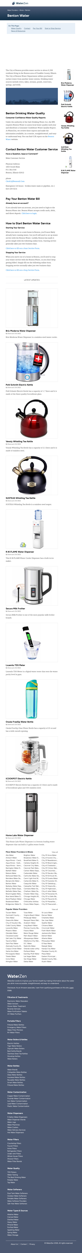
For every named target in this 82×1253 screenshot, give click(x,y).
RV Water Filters (13, 1032)
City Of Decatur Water (50, 873)
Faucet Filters (12, 1146)
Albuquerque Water (31, 938)
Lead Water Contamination (17, 1104)
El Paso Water (47, 943)
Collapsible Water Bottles (17, 1072)
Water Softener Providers (16, 1201)
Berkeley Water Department (16, 886)
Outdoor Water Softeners (16, 1196)
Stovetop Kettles (13, 1056)
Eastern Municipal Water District (54, 956)
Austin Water (46, 961)
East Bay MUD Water (31, 954)
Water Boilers (12, 1059)
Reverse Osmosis (13, 1009)
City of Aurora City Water (51, 858)
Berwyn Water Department (16, 889)
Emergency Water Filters (16, 1027)
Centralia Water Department (34, 889)
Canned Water (12, 1217)
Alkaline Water (12, 1214)
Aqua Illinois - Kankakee (15, 863)
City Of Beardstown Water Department (56, 860)
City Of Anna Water (49, 855)
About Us (14, 1244)
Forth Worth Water (49, 931)
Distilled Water (12, 1220)
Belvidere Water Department (17, 878)
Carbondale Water (30, 873)
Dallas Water (28, 961)
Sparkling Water (13, 1230)
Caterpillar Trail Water (32, 886)
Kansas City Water (48, 949)
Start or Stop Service (53, 28)
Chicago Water (29, 899)
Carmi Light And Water (32, 878)
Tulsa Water (28, 913)
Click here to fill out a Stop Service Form (22, 270)
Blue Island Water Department (17, 896)
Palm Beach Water (31, 936)
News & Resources (18, 31)
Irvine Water (10, 959)
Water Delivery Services (16, 1130)
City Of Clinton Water (50, 868)
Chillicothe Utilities (31, 902)
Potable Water (12, 1180)
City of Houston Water (14, 923)
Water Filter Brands (14, 1161)
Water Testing (12, 1175)
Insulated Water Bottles (16, 1077)
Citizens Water (47, 925)
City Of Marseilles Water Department (56, 902)
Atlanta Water (47, 938)
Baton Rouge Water (31, 933)
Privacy (32, 1244)
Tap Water (11, 1182)
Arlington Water (12, 961)
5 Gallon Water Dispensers (17, 1117)
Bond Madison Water (13, 899)
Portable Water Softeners (16, 1198)
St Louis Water (47, 913)
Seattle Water (47, 923)
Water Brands (12, 1070)
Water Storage (12, 1235)
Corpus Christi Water (14, 949)
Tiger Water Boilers (14, 1046)
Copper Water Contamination (18, 1096)
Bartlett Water (11, 871)
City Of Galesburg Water (51, 883)
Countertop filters (14, 1143)
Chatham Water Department (34, 891)
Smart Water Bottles (15, 1082)
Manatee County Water (50, 951)
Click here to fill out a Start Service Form (22, 248)
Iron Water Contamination (17, 1101)
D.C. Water (28, 943)
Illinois (22, 10)
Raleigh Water (47, 946)
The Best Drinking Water (16, 1177)
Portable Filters (14, 1021)
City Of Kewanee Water (51, 894)
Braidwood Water (12, 902)
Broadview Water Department (35, 858)
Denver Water (47, 915)
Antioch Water (11, 858)
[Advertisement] (41, 50)
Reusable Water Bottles (16, 1080)
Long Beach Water (31, 925)
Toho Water (10, 918)
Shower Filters (12, 1159)
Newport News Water (32, 920)
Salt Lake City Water (13, 938)
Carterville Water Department (35, 881)
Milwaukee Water (48, 941)
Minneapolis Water (13, 954)
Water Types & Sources (17, 1210)
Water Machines (13, 1125)
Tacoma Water (11, 941)
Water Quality (16, 28)
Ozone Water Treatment (16, 1006)
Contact (27, 28)
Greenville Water (12, 920)
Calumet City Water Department (36, 865)
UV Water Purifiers (14, 1014)
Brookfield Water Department (35, 860)
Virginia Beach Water (32, 915)
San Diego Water (30, 959)
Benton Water (11, 883)
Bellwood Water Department (17, 876)
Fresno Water (29, 931)
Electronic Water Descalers (17, 1001)
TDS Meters (11, 1172)
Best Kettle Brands (14, 1051)
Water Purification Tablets (17, 1011)
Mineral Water (12, 1225)
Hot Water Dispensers (15, 1132)
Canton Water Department (34, 871)
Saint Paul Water (12, 943)
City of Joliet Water (49, 891)
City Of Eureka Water (50, 878)
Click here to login (29, 213)
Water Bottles (13, 1066)
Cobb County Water (13, 925)
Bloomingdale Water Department (18, 894)
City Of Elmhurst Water (50, 876)
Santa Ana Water (12, 951)
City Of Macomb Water (50, 899)
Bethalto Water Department (16, 891)
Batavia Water (11, 873)
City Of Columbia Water (51, 871)
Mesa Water (46, 954)
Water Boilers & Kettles (17, 1039)
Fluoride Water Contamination (18, 1098)
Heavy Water (12, 1222)
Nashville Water (30, 946)
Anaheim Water (30, 923)
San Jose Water (47, 920)
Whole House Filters (15, 1156)
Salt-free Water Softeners (17, 1204)
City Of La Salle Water (50, 896)
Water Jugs (11, 1122)
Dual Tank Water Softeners (17, 1193)
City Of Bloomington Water (52, 863)
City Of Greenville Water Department (56, 886)
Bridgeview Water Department (17, 904)
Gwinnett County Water (15, 915)
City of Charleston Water (51, 865)
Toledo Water (11, 956)
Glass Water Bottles (14, 1075)
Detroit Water (47, 936)
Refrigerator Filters (14, 1151)
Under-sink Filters (14, 1154)
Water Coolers (12, 1127)
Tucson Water (11, 913)
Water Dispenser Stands (16, 1120)
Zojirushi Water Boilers (15, 1048)
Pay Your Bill (37, 28)
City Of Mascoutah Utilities (52, 904)
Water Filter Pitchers (15, 1030)
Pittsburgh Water (30, 918)
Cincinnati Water (48, 928)
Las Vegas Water (30, 956)
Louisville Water (12, 928)
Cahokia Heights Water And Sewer (37, 863)
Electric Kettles (13, 1043)
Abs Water (10, 855)
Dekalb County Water (50, 959)
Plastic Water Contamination (18, 1106)
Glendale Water (12, 933)
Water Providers (12, 10)
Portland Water (29, 951)
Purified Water (12, 1227)
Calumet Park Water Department (36, 868)
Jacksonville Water (49, 933)
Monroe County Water (32, 928)
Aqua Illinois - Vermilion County (18, 865)
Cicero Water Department (33, 904)
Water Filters (13, 1139)
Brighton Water (29, 855)
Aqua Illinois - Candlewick (16, 860)
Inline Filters (12, 1148)
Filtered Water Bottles (15, 1025)
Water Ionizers (12, 1004)
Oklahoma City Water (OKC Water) (37, 941)
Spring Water (12, 1232)
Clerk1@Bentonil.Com (15, 181)
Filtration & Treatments (17, 997)
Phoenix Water (11, 931)
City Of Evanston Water (50, 881)
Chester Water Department (34, 894)
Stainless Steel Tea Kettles (17, 1054)
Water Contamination (16, 1092)
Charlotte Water (48, 918)
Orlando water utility (31, 949)
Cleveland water (12, 936)
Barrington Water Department (17, 868)
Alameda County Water (15, 946)
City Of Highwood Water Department (56, 889)
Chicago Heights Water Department (37, 896)
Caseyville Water (30, 883)
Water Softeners (14, 1189)
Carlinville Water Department (35, 876)
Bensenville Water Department (17, 881)
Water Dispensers (15, 1113)
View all (53, 852)
